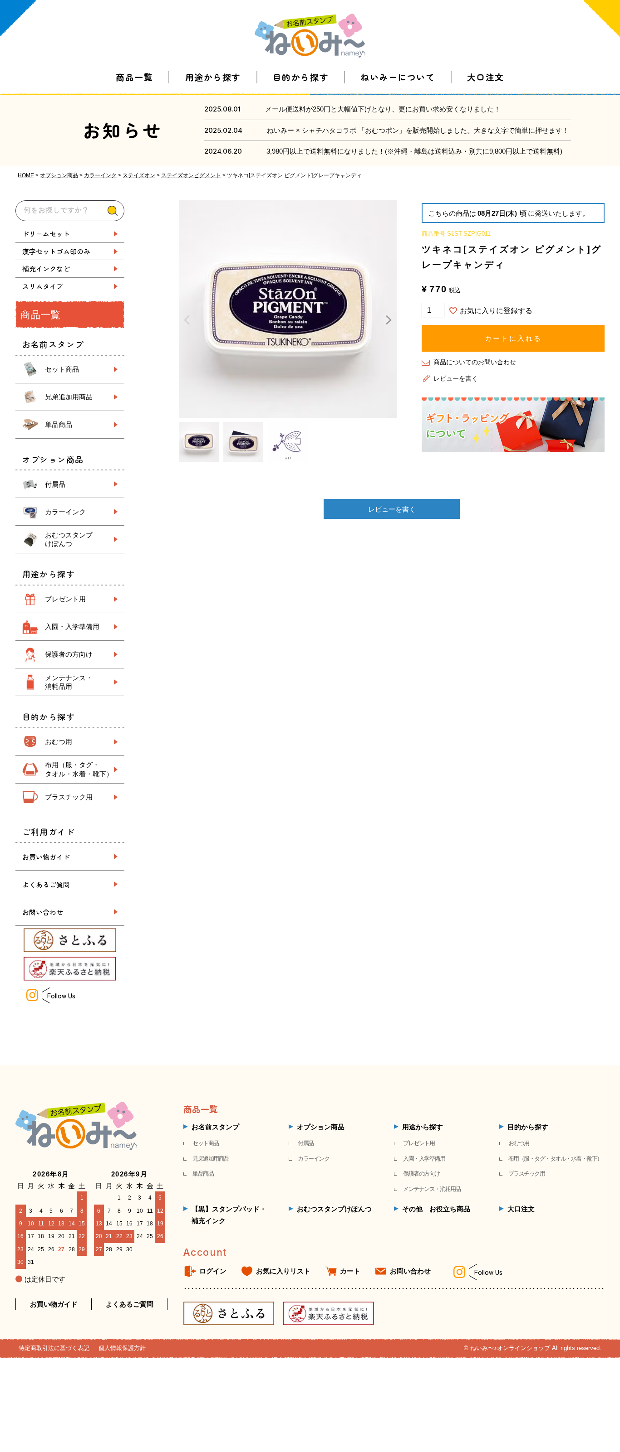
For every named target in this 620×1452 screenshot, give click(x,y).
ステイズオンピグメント (191, 175)
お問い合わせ (42, 912)
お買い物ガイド (46, 857)
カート (350, 1271)
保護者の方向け (69, 654)
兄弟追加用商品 (69, 397)
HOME (26, 175)
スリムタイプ (42, 286)
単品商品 (58, 424)
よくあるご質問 (46, 884)
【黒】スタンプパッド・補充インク (229, 1215)
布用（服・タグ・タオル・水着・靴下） (555, 1158)
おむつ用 (58, 741)
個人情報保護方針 (122, 1348)
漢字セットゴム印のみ (56, 251)
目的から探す (301, 77)
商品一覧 (134, 77)
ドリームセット (46, 233)
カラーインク (100, 175)
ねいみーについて (397, 77)
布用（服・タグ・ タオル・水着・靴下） (79, 769)
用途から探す (213, 77)
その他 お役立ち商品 (436, 1209)
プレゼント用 (65, 599)
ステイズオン (139, 175)
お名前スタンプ (215, 1127)
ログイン (212, 1271)
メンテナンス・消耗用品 (432, 1189)
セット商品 (62, 369)
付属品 (55, 484)
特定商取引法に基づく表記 (54, 1348)
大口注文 (485, 77)
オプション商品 (59, 175)
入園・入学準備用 (72, 626)
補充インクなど (46, 268)
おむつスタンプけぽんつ (334, 1209)
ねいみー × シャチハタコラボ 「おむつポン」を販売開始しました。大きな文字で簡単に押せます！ (418, 130)
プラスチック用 (69, 797)
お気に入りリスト (283, 1271)
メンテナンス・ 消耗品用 (69, 682)
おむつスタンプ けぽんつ (69, 539)
